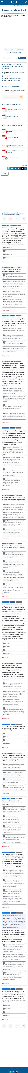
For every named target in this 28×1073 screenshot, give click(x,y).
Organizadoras (19, 49)
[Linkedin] (13, 1072)
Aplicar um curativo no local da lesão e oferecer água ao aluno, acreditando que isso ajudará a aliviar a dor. (13, 330)
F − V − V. (7, 743)
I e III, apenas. (8, 247)
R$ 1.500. (7, 1015)
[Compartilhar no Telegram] (12, 168)
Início (2, 15)
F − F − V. (7, 736)
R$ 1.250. (7, 1012)
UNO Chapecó (16, 80)
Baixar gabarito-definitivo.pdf (14, 137)
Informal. (6, 643)
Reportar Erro (6, 261)
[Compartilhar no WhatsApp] (8, 168)
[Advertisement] (14, 32)
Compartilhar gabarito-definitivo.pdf (14, 158)
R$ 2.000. (7, 1008)
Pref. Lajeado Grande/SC (14, 78)
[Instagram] (17, 1072)
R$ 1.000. (7, 1005)
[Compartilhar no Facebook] (19, 168)
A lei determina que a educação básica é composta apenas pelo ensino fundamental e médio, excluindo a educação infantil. (13, 774)
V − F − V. (7, 740)
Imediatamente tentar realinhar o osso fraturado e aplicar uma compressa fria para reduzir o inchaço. (13, 343)
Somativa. (7, 650)
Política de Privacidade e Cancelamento (14, 1068)
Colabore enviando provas (14, 52)
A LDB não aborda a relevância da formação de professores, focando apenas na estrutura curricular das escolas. (14, 781)
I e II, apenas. (8, 250)
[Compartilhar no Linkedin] (15, 168)
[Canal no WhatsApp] (10, 1072)
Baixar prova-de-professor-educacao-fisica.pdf (14, 131)
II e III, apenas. (8, 254)
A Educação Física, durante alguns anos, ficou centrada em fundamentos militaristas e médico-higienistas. (13, 276)
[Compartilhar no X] (22, 168)
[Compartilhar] (25, 168)
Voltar (5, 174)
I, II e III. (6, 257)
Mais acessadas (9, 49)
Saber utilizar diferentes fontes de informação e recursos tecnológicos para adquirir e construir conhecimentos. (12, 891)
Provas (5, 15)
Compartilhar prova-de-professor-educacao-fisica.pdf (14, 151)
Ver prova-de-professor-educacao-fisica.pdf (14, 110)
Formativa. (7, 646)
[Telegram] (12, 1072)
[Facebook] (14, 1072)
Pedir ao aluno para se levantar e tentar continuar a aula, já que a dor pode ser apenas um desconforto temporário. (13, 350)
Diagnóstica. (7, 653)
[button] (2, 2)
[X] (16, 1072)
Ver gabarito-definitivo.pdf (14, 116)
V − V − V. (7, 733)
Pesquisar (22, 58)
